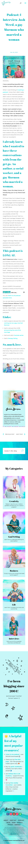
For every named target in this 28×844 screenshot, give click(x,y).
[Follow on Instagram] (11, 814)
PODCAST (21, 820)
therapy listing (12, 338)
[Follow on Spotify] (20, 814)
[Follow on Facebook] (8, 814)
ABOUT (6, 820)
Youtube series (18, 335)
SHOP (14, 822)
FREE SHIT (13, 820)
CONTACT (17, 824)
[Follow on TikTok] (17, 814)
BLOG (8, 822)
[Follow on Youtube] (14, 814)
